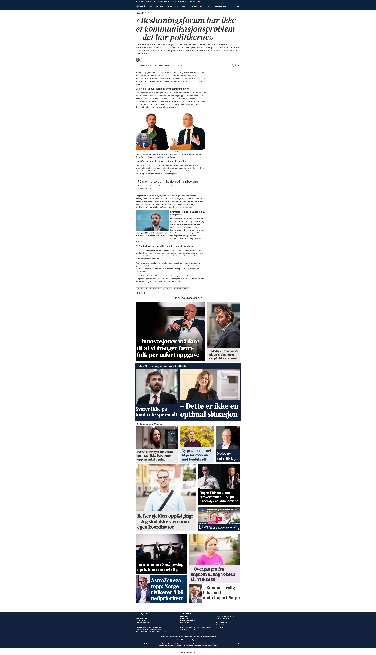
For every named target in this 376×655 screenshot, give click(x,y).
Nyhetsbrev (160, 6)
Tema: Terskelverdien (217, 6)
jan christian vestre (154, 289)
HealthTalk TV (198, 6)
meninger (167, 289)
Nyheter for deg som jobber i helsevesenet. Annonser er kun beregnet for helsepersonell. (168, 1)
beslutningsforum (181, 289)
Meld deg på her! (146, 188)
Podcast (185, 6)
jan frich (140, 289)
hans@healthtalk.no (142, 623)
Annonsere (184, 616)
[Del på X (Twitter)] (235, 65)
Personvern (184, 623)
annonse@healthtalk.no (154, 629)
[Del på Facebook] (232, 65)
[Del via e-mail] (238, 65)
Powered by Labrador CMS (188, 652)
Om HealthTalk (185, 614)
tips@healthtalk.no (155, 627)
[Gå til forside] (144, 6)
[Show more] (170, 191)
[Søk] (237, 6)
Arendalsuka (173, 6)
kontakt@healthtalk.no (159, 631)
